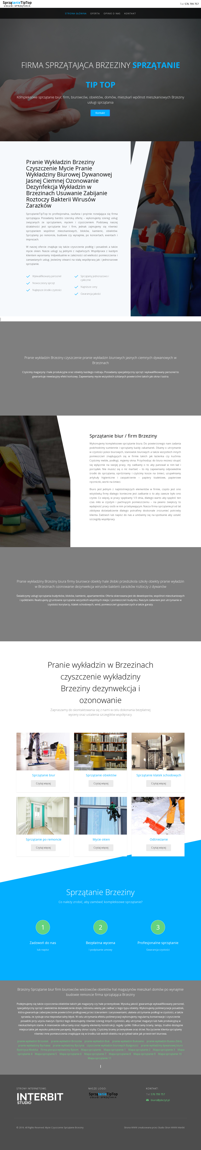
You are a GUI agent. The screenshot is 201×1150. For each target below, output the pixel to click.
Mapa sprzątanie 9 (144, 1054)
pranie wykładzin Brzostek (32, 1041)
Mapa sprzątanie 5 (46, 1054)
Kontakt (130, 13)
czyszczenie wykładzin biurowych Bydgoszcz (112, 1045)
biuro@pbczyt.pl (160, 1100)
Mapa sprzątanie (91, 1049)
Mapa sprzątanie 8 (120, 1054)
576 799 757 (192, 4)
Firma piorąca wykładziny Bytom (59, 1049)
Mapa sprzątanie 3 (164, 1049)
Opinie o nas (112, 13)
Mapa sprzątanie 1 (115, 1049)
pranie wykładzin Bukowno (128, 1041)
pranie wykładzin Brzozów (66, 1041)
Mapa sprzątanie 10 (170, 1054)
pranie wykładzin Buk (97, 1041)
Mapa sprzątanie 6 (70, 1054)
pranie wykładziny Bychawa (34, 1045)
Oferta (95, 13)
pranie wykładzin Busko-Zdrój (164, 1041)
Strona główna (76, 13)
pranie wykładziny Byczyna (68, 1045)
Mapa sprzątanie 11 (99, 1058)
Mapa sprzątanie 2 (139, 1049)
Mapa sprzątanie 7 (95, 1054)
